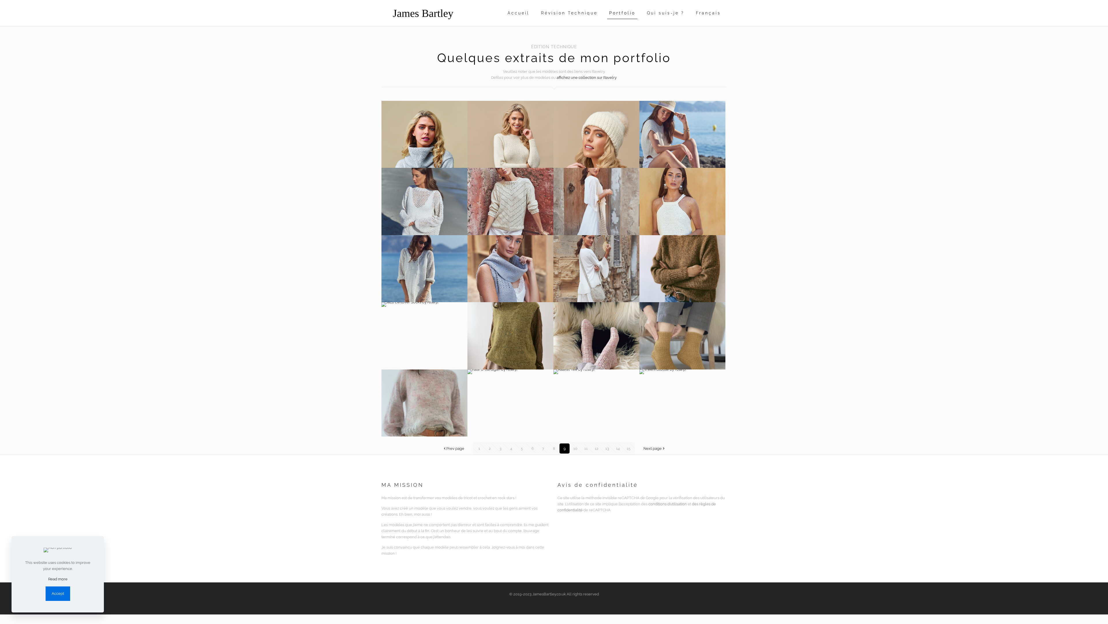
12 (596, 448)
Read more (58, 579)
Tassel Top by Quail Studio (682, 201)
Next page (652, 448)
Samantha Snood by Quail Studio (424, 134)
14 (618, 448)
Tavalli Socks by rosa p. (682, 336)
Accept (58, 593)
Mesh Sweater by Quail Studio (424, 201)
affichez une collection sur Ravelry (586, 77)
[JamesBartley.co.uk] (422, 13)
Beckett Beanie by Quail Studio (596, 134)
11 (586, 448)
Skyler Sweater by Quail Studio (510, 134)
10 (575, 448)
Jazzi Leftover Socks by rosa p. (424, 336)
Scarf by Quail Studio (510, 268)
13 (607, 448)
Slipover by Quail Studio (424, 268)
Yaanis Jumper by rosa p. (424, 403)
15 (628, 448)
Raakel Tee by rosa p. (596, 403)
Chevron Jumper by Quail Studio (510, 201)
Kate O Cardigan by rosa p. (510, 403)
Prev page (455, 448)
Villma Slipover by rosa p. (511, 336)
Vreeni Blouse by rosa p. (682, 403)
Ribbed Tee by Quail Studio (682, 134)
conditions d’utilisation (667, 504)
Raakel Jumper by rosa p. (682, 268)
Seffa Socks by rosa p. (596, 336)
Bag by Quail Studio (596, 201)
